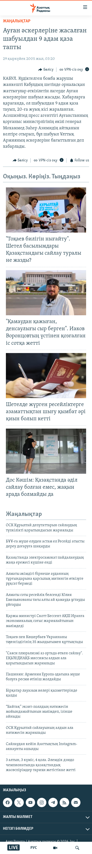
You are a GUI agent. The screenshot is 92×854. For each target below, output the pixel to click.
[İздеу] (77, 848)
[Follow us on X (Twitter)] (19, 802)
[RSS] (64, 802)
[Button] (45, 69)
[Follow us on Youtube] (30, 802)
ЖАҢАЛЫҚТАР (16, 21)
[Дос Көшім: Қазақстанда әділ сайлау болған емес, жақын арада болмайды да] (46, 451)
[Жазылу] (75, 802)
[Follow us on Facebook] (7, 802)
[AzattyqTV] (55, 848)
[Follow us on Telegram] (53, 802)
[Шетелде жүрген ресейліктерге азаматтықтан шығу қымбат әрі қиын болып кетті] (46, 375)
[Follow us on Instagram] (41, 802)
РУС (33, 848)
